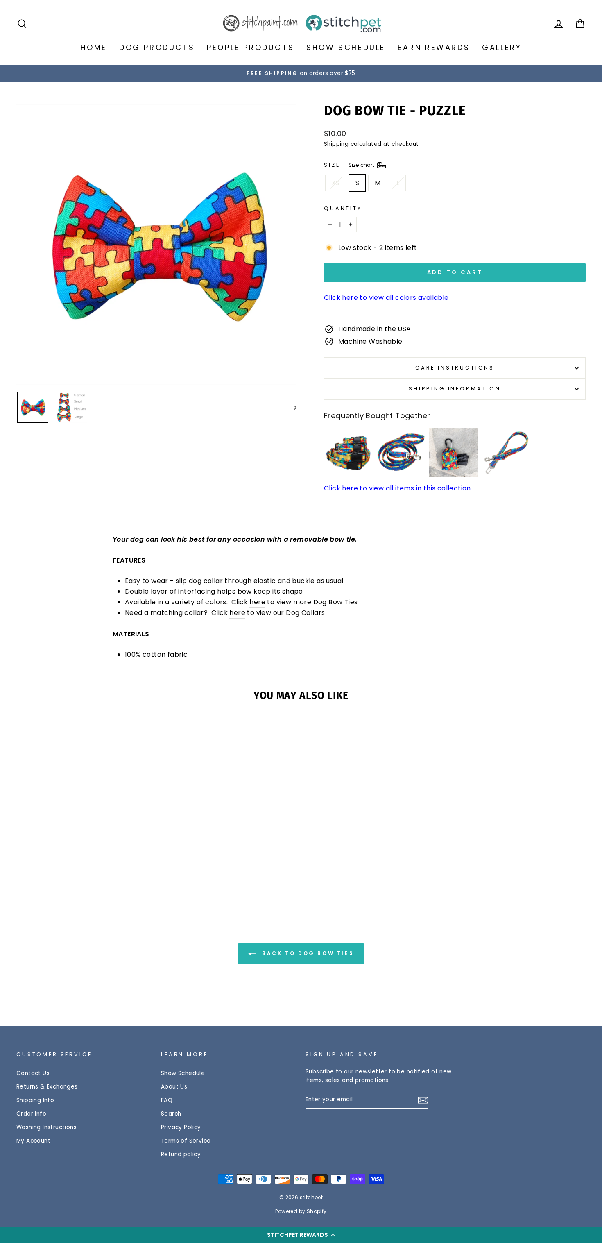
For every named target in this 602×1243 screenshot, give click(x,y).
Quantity (343, 208)
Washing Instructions (46, 1127)
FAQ (166, 1100)
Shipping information (455, 388)
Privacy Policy (181, 1127)
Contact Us (33, 1073)
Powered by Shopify (300, 1211)
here (257, 602)
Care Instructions (454, 367)
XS (336, 183)
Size (350, 164)
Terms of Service (185, 1141)
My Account (33, 1141)
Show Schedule (345, 47)
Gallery (501, 47)
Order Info (31, 1114)
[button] (301, 1235)
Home (94, 47)
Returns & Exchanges (47, 1087)
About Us (174, 1087)
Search (171, 1114)
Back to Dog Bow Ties (307, 953)
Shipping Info (35, 1100)
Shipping (336, 144)
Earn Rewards (434, 47)
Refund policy (181, 1154)
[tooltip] (348, 452)
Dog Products (157, 47)
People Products (250, 47)
